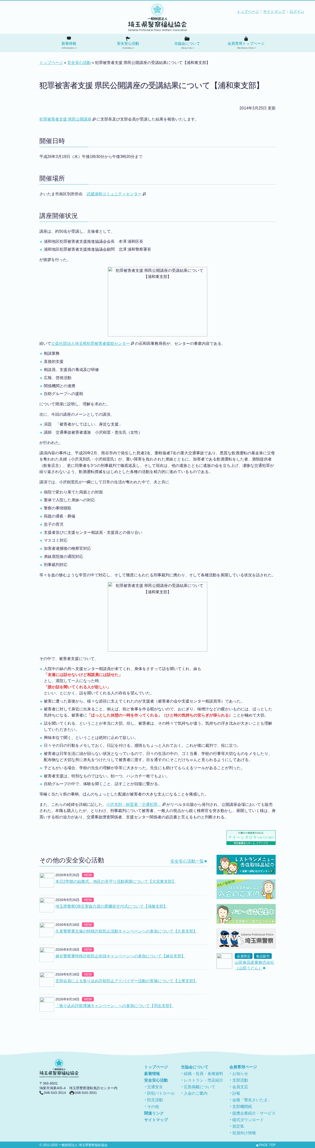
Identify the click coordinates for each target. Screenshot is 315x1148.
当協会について (187, 45)
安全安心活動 (128, 45)
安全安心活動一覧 (187, 861)
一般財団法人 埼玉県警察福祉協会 (83, 1145)
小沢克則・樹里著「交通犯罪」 (133, 804)
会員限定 (244, 956)
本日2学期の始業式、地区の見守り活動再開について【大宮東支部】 (115, 881)
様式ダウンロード (248, 1120)
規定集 (238, 1126)
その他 (153, 1106)
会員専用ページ (243, 1067)
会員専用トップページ (246, 45)
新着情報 (69, 45)
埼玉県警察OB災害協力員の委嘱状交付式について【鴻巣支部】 (111, 906)
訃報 (236, 1093)
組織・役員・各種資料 (203, 1073)
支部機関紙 (242, 1106)
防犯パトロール (161, 1093)
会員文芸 (240, 1087)
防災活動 (155, 1100)
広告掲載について (199, 1087)
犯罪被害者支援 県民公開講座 (65, 119)
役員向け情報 (244, 1133)
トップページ (248, 12)
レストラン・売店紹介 (203, 1080)
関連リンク (154, 1113)
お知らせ (240, 1073)
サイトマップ (274, 12)
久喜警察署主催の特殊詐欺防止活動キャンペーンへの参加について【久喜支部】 (126, 931)
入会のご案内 (195, 1093)
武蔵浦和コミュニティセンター (114, 194)
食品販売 (263, 956)
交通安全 (155, 1087)
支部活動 (240, 1080)
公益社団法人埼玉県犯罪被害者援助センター (90, 343)
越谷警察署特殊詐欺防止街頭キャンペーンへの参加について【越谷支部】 (120, 956)
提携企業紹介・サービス (254, 1113)
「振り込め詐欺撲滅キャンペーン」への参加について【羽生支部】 (114, 1006)
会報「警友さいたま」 (252, 1100)
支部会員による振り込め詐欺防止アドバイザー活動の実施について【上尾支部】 (126, 981)
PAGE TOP (267, 1145)
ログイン (296, 12)
